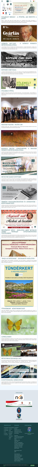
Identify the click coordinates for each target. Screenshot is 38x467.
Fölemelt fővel (7, 91)
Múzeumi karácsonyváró (11, 177)
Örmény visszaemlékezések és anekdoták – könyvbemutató (19, 202)
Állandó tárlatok (6, 430)
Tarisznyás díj (6, 434)
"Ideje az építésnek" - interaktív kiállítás (18, 258)
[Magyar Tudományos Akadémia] (19, 410)
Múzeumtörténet (6, 427)
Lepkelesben (6, 337)
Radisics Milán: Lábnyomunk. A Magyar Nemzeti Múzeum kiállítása (19, 149)
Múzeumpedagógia (11, 427)
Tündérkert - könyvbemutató (13, 308)
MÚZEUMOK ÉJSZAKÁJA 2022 (11, 358)
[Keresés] (31, 1)
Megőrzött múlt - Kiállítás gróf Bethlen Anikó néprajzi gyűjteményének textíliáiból (19, 231)
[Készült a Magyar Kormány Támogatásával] (19, 404)
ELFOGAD (32, 465)
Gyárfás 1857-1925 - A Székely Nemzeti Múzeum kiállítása (19, 44)
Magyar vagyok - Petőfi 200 (11, 125)
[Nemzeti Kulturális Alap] (19, 397)
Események (5, 433)
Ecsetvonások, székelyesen (12, 380)
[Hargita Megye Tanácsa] (19, 417)
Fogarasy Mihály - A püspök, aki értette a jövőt (19, 17)
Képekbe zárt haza (8, 70)
